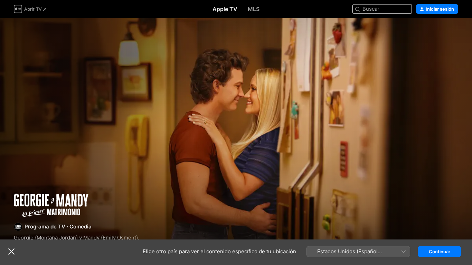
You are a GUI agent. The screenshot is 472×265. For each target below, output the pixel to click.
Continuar (439, 251)
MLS (253, 9)
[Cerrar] (11, 251)
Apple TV (225, 9)
